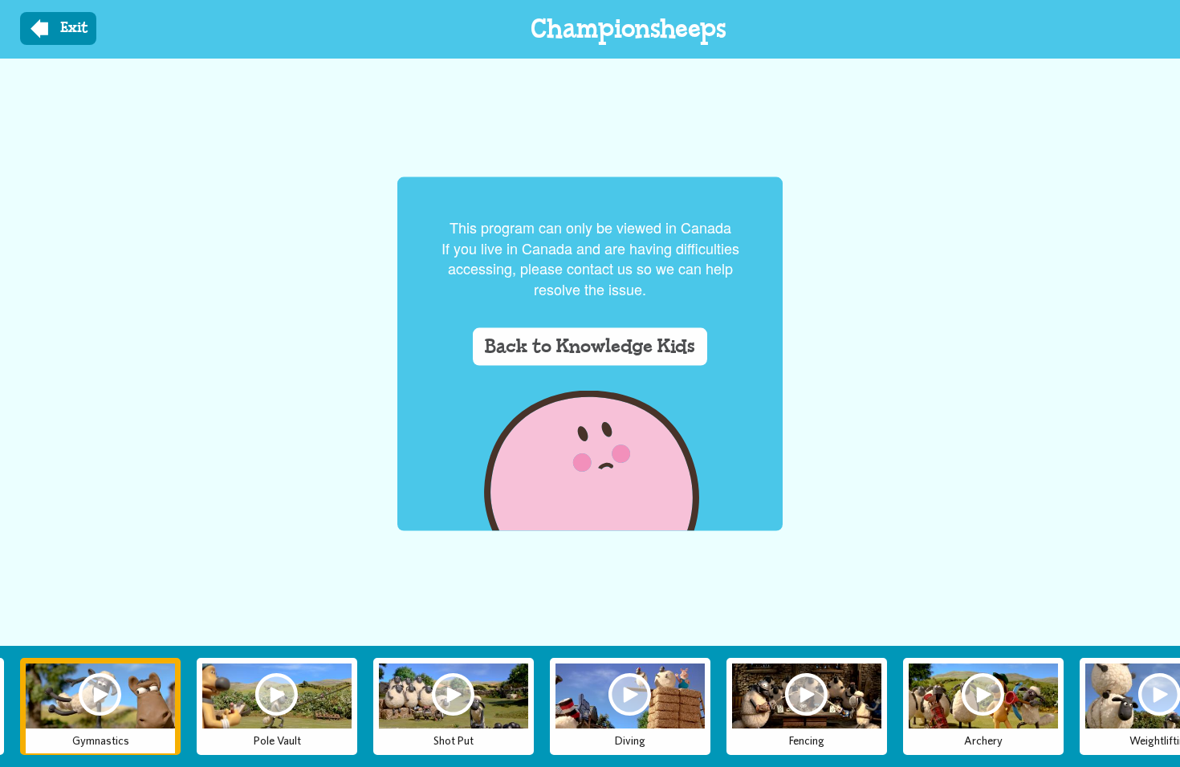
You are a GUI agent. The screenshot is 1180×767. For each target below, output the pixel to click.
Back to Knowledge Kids (590, 346)
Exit (74, 28)
